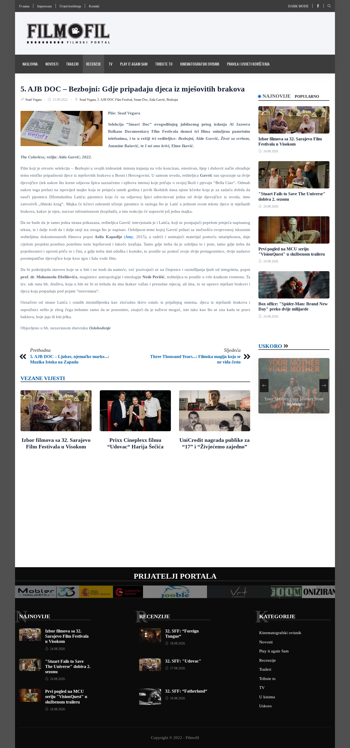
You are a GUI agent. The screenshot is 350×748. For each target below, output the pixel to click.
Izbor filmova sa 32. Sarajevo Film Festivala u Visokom (67, 636)
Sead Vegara (33, 100)
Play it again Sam (133, 64)
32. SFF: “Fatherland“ (186, 691)
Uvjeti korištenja (70, 6)
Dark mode (298, 6)
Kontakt (94, 6)
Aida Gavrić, (158, 100)
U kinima (267, 697)
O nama (24, 6)
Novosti (51, 64)
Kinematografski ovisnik (199, 64)
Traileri (72, 64)
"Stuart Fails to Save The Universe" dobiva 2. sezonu (68, 666)
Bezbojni (172, 100)
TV (110, 64)
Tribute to (164, 64)
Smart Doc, (141, 100)
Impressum (44, 6)
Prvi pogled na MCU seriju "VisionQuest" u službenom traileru (66, 696)
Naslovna (30, 64)
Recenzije (93, 64)
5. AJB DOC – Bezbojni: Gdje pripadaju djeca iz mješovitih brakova (133, 89)
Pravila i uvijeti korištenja (248, 64)
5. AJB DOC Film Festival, (115, 100)
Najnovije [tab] (276, 96)
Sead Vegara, (88, 100)
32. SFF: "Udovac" (183, 661)
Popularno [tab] (307, 96)
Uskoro (270, 346)
